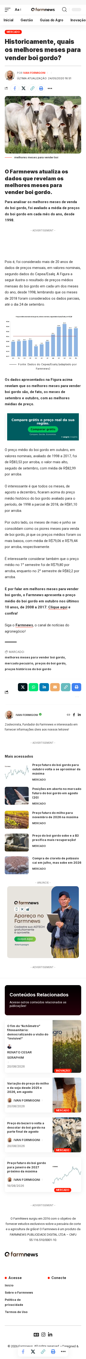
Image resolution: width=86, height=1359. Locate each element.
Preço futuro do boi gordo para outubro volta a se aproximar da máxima (56, 769)
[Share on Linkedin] (44, 687)
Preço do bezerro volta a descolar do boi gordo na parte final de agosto (26, 1127)
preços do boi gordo (50, 663)
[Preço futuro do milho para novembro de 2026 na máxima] (17, 820)
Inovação (63, 1070)
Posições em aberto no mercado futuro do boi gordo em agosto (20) (56, 793)
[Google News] (36, 1334)
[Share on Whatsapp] (33, 687)
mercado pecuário (19, 663)
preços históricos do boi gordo (28, 669)
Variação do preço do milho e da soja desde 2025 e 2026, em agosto (28, 1088)
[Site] (68, 715)
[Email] (55, 687)
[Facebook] (73, 715)
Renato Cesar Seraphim (19, 1054)
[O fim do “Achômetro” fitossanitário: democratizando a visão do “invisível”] (67, 1046)
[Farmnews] (42, 10)
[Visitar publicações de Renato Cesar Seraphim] (9, 1046)
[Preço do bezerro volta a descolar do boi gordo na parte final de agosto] (67, 1134)
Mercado (13, 32)
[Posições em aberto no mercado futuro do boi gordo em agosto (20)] (17, 796)
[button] (9, 10)
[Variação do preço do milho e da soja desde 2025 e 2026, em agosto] (67, 1095)
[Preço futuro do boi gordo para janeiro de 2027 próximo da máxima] (67, 1174)
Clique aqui (57, 607)
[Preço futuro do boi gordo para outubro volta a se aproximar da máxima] (17, 772)
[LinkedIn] (79, 715)
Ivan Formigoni (34, 72)
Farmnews (24, 625)
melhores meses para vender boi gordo (35, 657)
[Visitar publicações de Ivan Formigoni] (10, 75)
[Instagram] (43, 1334)
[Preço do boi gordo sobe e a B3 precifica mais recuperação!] (17, 842)
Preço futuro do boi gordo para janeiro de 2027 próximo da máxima (26, 1167)
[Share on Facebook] (15, 88)
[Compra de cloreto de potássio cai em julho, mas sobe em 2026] (17, 865)
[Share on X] (23, 88)
